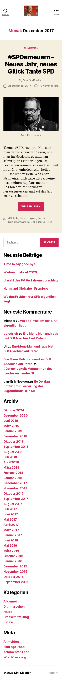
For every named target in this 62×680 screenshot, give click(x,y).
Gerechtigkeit (27, 218)
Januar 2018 (12, 478)
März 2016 (11, 551)
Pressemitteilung (16, 617)
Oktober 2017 (13, 493)
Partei (41, 218)
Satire (7, 622)
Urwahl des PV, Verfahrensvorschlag (30, 280)
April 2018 (11, 462)
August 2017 (12, 504)
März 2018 (11, 467)
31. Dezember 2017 (19, 85)
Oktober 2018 (13, 441)
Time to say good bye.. (20, 264)
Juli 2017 (10, 509)
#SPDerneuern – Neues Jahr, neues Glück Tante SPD (31, 64)
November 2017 (15, 488)
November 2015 (15, 571)
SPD (49, 222)
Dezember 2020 (15, 415)
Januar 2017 (12, 535)
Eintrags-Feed (14, 647)
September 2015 (15, 582)
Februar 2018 (13, 472)
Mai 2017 (10, 519)
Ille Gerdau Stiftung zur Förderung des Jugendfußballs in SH (26, 386)
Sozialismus (38, 222)
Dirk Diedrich (22, 672)
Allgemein (31, 48)
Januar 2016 (12, 561)
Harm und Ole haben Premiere (25, 288)
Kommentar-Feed (16, 652)
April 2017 (11, 525)
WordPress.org (14, 657)
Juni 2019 (10, 420)
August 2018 (12, 452)
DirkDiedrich (36, 80)
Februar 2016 (13, 556)
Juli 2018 (10, 457)
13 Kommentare (49, 85)
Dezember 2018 (15, 436)
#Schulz (13, 218)
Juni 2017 (10, 514)
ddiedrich (10, 333)
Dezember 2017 (15, 483)
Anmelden (11, 641)
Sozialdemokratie (19, 222)
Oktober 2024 (13, 410)
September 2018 (15, 446)
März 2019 (11, 426)
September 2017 (15, 499)
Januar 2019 (12, 431)
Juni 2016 (10, 540)
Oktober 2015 (13, 577)
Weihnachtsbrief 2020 (20, 272)
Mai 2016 (10, 545)
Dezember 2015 (15, 566)
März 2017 (11, 530)
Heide (7, 612)
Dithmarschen (14, 606)
